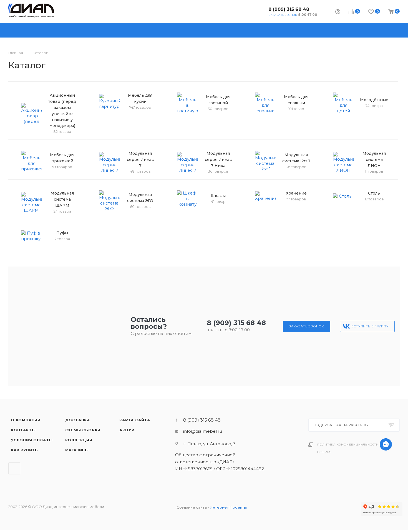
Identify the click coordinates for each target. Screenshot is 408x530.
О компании (26, 420)
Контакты (23, 430)
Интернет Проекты (228, 507)
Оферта (324, 452)
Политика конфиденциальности (348, 444)
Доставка (77, 420)
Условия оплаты (32, 440)
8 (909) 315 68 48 (288, 9)
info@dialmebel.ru (202, 431)
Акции (127, 430)
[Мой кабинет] (337, 12)
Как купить (24, 450)
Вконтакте (260, 11)
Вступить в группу (370, 326)
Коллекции (78, 440)
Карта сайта (134, 420)
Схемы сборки (83, 430)
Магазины (77, 450)
